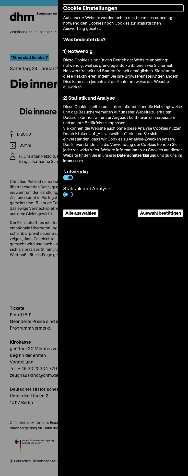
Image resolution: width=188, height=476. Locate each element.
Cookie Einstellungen (90, 8)
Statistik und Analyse (86, 188)
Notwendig (75, 171)
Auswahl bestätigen (160, 212)
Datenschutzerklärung (136, 155)
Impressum (73, 160)
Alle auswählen (80, 212)
